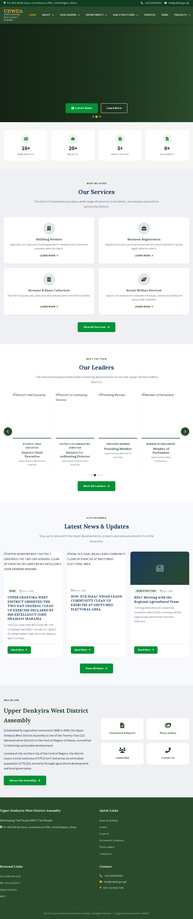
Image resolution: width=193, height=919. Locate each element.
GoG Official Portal (10, 876)
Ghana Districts (8, 890)
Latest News (83, 108)
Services (149, 15)
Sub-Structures (124, 15)
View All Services (94, 327)
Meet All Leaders (94, 486)
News (165, 15)
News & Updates (109, 821)
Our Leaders (68, 15)
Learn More (114, 108)
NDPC (3, 896)
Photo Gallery (107, 847)
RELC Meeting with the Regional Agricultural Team (156, 599)
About (46, 15)
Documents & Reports (112, 840)
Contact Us (106, 854)
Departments (95, 15)
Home (32, 15)
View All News (94, 668)
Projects (104, 834)
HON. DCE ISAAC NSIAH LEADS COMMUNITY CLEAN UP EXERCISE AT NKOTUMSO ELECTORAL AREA (96, 602)
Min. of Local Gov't (10, 883)
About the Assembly (23, 780)
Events (103, 827)
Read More (17, 650)
